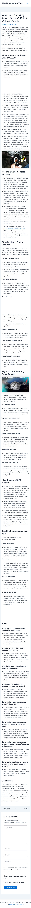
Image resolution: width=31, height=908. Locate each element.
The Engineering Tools (13, 3)
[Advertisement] (15, 85)
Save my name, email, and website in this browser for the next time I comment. (15, 870)
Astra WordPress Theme (16, 904)
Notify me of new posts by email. (14, 882)
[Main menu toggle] (27, 3)
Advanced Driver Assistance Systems (14, 229)
